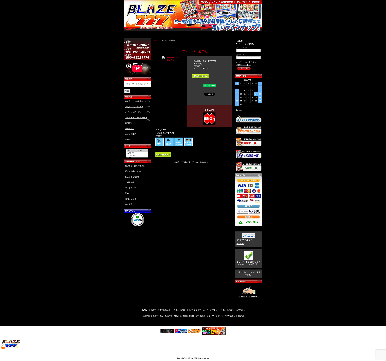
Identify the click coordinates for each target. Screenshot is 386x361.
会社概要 (128, 204)
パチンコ (194, 310)
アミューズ (203, 310)
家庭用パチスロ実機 (165, 35)
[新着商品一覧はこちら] (248, 144)
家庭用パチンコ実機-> (137, 107)
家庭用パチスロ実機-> (137, 101)
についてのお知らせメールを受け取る (248, 263)
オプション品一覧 (204, 35)
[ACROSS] (138, 156)
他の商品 (240, 244)
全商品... (128, 139)
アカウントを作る (243, 65)
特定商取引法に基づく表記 (152, 316)
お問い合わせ (130, 199)
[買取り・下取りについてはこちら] (248, 132)
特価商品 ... (129, 123)
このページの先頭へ (236, 310)
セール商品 (174, 310)
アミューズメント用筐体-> (137, 118)
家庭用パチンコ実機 (185, 35)
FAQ (127, 193)
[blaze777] (11, 349)
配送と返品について (133, 171)
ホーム (156, 40)
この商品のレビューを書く (248, 296)
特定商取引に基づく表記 (135, 166)
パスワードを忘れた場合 (246, 62)
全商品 (223, 310)
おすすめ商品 (163, 310)
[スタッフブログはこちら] (248, 121)
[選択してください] (138, 150)
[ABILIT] (138, 153)
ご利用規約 (129, 182)
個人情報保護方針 (132, 177)
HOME (144, 310)
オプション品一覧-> (137, 112)
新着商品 (152, 310)
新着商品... (129, 129)
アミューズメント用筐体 (225, 35)
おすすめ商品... (131, 134)
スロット (184, 310)
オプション (214, 310)
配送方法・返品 (171, 316)
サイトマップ (130, 188)
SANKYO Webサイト (245, 240)
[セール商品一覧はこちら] (248, 169)
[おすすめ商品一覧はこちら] (248, 157)
